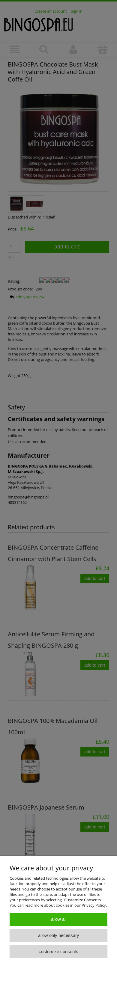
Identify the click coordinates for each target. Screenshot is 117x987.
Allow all (58, 919)
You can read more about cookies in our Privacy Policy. (58, 905)
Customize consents (58, 951)
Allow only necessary (58, 935)
